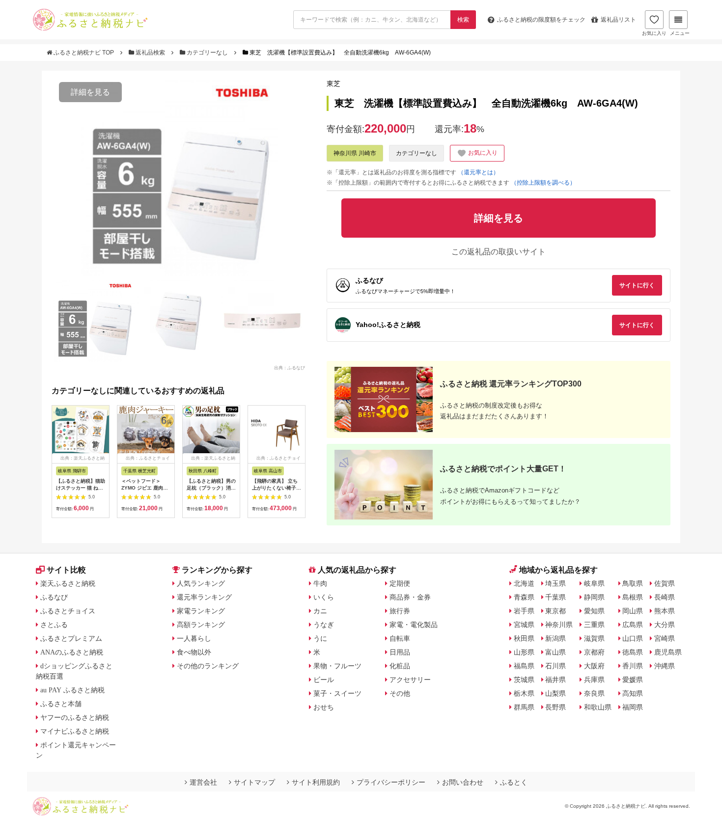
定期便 (399, 583)
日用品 (399, 652)
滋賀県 (594, 638)
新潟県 (555, 638)
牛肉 (320, 583)
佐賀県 (664, 583)
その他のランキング (208, 665)
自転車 (399, 638)
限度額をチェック (541, 19)
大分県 (664, 624)
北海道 (524, 583)
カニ (320, 610)
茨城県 (524, 679)
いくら (323, 597)
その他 (399, 693)
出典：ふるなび (289, 367)
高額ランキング (201, 624)
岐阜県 (594, 583)
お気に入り (654, 33)
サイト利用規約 (316, 782)
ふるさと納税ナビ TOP (83, 52)
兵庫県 (594, 679)
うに (320, 638)
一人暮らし (194, 638)
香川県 (632, 665)
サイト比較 (66, 570)
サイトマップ (254, 782)
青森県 (524, 597)
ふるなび (54, 597)
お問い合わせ (462, 782)
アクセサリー (410, 679)
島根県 (632, 597)
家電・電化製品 (413, 624)
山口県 (632, 638)
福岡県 (632, 707)
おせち (323, 707)
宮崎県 (664, 638)
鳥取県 (632, 583)
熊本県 (664, 610)
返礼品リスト (618, 19)
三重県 (594, 624)
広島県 (632, 624)
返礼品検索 (150, 52)
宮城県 (524, 624)
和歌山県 (597, 707)
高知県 (632, 693)
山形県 (524, 652)
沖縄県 (664, 665)
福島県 (524, 665)
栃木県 (524, 693)
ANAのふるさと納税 (71, 652)
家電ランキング (201, 610)
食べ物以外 (194, 652)
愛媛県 (632, 679)
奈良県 (594, 693)
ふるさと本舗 (61, 703)
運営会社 (203, 782)
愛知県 (594, 610)
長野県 (555, 707)
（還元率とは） (478, 172)
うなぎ (323, 624)
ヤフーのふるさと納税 (74, 717)
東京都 (555, 610)
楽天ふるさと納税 (67, 583)
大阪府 (594, 665)
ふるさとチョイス (67, 610)
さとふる (54, 624)
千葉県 (555, 597)
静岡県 (594, 597)
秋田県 (524, 638)
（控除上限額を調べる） (543, 182)
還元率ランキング (204, 597)
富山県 (555, 652)
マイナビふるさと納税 (74, 731)
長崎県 (664, 597)
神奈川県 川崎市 (354, 153)
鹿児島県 (668, 652)
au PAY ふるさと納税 (72, 689)
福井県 (555, 679)
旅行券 (399, 610)
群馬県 (524, 707)
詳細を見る (90, 92)
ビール (323, 679)
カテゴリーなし (207, 52)
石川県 (555, 665)
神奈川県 (559, 624)
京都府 (594, 652)
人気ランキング (201, 583)
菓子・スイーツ (337, 693)
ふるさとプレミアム (71, 638)
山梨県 (555, 693)
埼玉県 (555, 583)
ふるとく (514, 782)
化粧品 (399, 665)
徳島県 (632, 652)
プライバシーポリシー (391, 782)
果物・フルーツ (337, 665)
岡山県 (632, 610)
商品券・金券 (410, 597)
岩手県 (524, 610)
